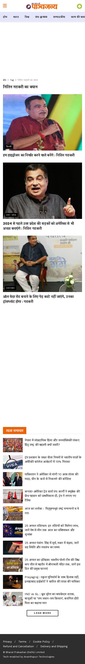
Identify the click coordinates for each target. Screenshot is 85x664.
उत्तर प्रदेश (11, 215)
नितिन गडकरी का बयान (28, 80)
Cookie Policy (41, 641)
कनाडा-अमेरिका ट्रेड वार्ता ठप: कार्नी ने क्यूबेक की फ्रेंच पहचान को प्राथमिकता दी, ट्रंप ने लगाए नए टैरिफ (52, 495)
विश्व (27, 16)
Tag (12, 80)
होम (5, 16)
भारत (16, 16)
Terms (22, 641)
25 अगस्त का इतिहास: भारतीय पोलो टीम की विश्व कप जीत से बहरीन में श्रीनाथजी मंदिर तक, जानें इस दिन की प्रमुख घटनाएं (52, 564)
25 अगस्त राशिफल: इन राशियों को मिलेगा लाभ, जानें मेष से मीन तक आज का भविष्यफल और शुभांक (51, 530)
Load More (42, 613)
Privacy (7, 641)
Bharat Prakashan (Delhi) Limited (25, 652)
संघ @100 (41, 16)
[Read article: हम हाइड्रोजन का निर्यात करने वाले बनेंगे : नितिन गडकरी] (42, 122)
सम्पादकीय (59, 16)
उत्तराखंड (10, 288)
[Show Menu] (5, 6)
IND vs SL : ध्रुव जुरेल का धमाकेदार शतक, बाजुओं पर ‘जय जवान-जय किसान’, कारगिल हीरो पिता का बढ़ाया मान (51, 598)
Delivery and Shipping (53, 646)
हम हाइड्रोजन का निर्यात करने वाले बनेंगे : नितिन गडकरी (39, 155)
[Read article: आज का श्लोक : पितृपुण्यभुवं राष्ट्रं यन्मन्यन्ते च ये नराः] (13, 513)
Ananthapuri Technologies (39, 656)
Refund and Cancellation (18, 646)
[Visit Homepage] (42, 6)
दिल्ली (9, 146)
